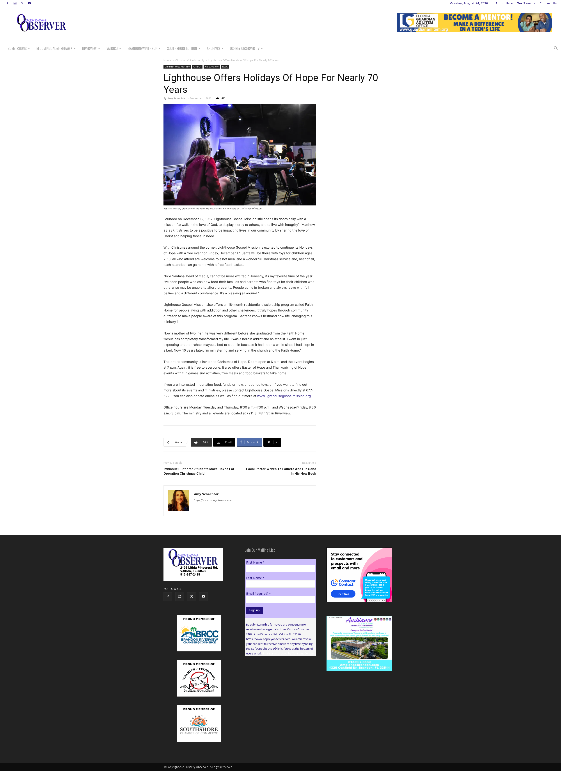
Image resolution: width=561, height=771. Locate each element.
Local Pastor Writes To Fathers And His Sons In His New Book (281, 471)
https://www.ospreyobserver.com (213, 500)
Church (197, 66)
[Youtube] (29, 3)
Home (167, 60)
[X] (22, 3)
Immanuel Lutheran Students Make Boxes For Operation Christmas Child (198, 471)
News (225, 66)
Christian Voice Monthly (189, 60)
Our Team (524, 3)
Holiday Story (211, 66)
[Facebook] (7, 3)
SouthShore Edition (182, 48)
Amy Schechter (176, 98)
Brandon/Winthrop (142, 48)
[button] (555, 49)
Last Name (255, 578)
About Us (502, 3)
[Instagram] (15, 3)
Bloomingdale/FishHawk (54, 48)
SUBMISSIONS (17, 48)
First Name (255, 562)
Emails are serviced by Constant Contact (288, 653)
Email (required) (258, 593)
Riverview (89, 48)
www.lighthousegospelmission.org (284, 396)
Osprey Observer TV (244, 48)
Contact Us (548, 3)
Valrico (112, 48)
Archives (213, 48)
